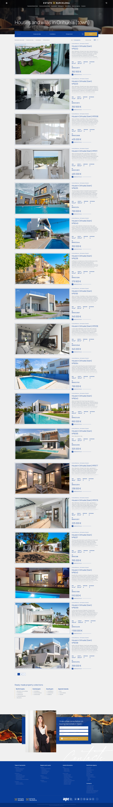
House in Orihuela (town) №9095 (82, 432)
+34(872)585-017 (89, 786)
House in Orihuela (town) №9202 (82, 47)
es (9, 3)
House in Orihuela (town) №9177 (85, 465)
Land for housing (19, 782)
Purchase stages (67, 775)
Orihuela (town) (46, 40)
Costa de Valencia (37, 692)
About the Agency (76, 6)
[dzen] (78, 799)
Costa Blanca (38, 40)
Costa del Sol (50, 692)
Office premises (19, 778)
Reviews (89, 779)
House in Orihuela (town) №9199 (82, 292)
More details (78, 74)
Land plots (17, 781)
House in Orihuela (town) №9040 (82, 397)
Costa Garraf (20, 694)
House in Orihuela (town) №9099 (82, 606)
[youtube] (87, 799)
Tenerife (61, 694)
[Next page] (24, 674)
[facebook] (81, 799)
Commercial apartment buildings (22, 779)
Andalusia (42, 780)
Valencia (42, 775)
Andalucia (49, 694)
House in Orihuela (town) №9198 (85, 116)
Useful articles (67, 771)
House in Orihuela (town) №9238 (82, 257)
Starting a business (68, 779)
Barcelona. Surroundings (22, 691)
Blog (64, 767)
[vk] (90, 799)
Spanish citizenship (67, 781)
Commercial (17, 773)
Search (90, 34)
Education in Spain (67, 782)
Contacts (83, 6)
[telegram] (75, 799)
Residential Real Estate (32, 6)
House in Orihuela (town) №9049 (82, 222)
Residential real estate (19, 40)
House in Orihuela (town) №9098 (82, 641)
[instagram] (84, 799)
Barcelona (19, 697)
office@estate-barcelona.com (92, 790)
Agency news (66, 769)
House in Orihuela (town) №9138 (85, 326)
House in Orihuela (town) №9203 (82, 82)
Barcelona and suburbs (46, 768)
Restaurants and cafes (20, 775)
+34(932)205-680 (89, 788)
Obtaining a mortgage (68, 777)
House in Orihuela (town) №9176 (85, 500)
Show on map (88, 40)
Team (89, 778)
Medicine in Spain (67, 784)
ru (5, 3)
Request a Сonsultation (70, 738)
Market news (66, 768)
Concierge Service (90, 769)
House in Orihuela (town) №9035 (82, 187)
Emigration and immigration (69, 780)
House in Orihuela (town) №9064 (82, 362)
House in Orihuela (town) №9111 (84, 151)
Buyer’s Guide (65, 773)
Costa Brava (19, 692)
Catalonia (42, 767)
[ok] (93, 799)
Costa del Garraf (45, 772)
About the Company (91, 777)
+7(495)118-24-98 (90, 785)
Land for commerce (19, 784)
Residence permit (67, 774)
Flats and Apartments (20, 768)
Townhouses (18, 771)
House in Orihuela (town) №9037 (82, 536)
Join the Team (89, 772)
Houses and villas (29, 40)
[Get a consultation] (106, 3)
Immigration (88, 768)
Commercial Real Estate (44, 6)
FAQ (88, 780)
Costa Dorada (37, 694)
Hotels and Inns (19, 774)
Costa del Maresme (21, 696)
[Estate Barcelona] (56, 3)
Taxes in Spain (67, 778)
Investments (54, 6)
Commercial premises (20, 777)
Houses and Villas (19, 769)
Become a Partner (90, 774)
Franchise (88, 773)
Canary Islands (62, 692)
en (7, 3)
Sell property (61, 6)
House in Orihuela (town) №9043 (82, 571)
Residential (17, 767)
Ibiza (60, 691)
